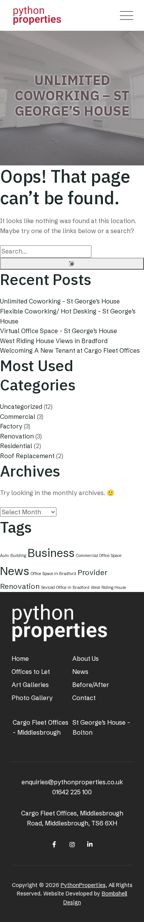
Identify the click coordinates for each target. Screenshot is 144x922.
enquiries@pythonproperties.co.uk (72, 782)
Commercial (17, 416)
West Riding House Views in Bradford (54, 341)
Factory (11, 426)
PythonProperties (83, 885)
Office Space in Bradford (53, 573)
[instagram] (72, 844)
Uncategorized (21, 406)
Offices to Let (31, 671)
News (14, 571)
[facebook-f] (54, 844)
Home (20, 658)
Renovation (17, 436)
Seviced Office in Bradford (65, 587)
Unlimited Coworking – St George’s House (60, 301)
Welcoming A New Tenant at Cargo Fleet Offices (70, 350)
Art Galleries (30, 685)
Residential (16, 446)
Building (18, 555)
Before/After (90, 685)
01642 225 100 (72, 792)
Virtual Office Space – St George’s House (58, 331)
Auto (4, 555)
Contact (84, 698)
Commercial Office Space (98, 555)
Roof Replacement (27, 456)
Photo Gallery (32, 698)
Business (51, 553)
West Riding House (108, 587)
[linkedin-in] (90, 844)
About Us (85, 658)
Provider (93, 572)
